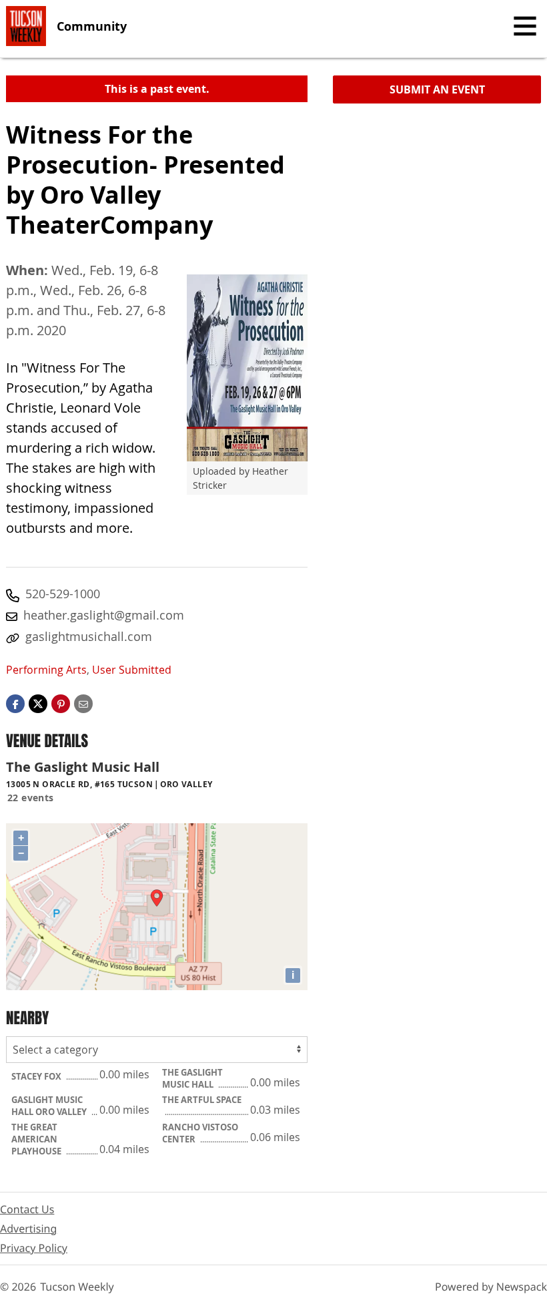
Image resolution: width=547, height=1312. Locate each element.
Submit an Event (437, 89)
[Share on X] (38, 703)
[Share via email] (83, 703)
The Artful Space (201, 1100)
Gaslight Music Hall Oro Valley (50, 1106)
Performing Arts (46, 669)
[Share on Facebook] (15, 703)
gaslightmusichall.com (88, 636)
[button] (60, 703)
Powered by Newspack (491, 1286)
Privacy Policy (33, 1248)
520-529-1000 (62, 594)
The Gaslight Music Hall (192, 1078)
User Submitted (131, 669)
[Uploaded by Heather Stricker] (247, 367)
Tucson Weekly (77, 1286)
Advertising (28, 1228)
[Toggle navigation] (525, 26)
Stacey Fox (37, 1076)
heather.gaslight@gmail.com (103, 615)
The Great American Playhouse (37, 1139)
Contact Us (27, 1209)
